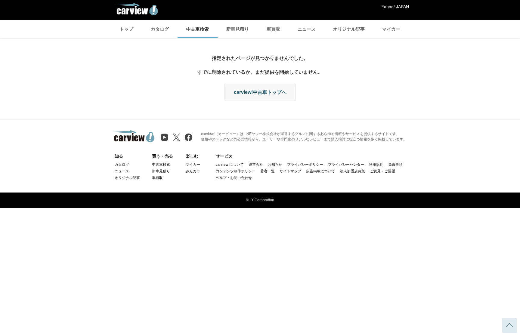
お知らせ (275, 164)
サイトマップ (290, 171)
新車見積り (237, 29)
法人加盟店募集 (352, 171)
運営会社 (256, 164)
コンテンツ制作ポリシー (235, 171)
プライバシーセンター (346, 164)
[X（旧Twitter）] (176, 137)
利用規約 (376, 164)
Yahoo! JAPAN (395, 6)
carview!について (230, 164)
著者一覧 (267, 171)
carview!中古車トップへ (260, 92)
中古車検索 (197, 29)
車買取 (273, 29)
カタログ (160, 29)
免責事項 (395, 164)
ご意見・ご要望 (382, 171)
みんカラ (193, 171)
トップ (126, 29)
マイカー (391, 29)
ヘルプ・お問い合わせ (234, 178)
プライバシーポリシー (305, 164)
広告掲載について (320, 171)
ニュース (307, 29)
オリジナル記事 (349, 29)
